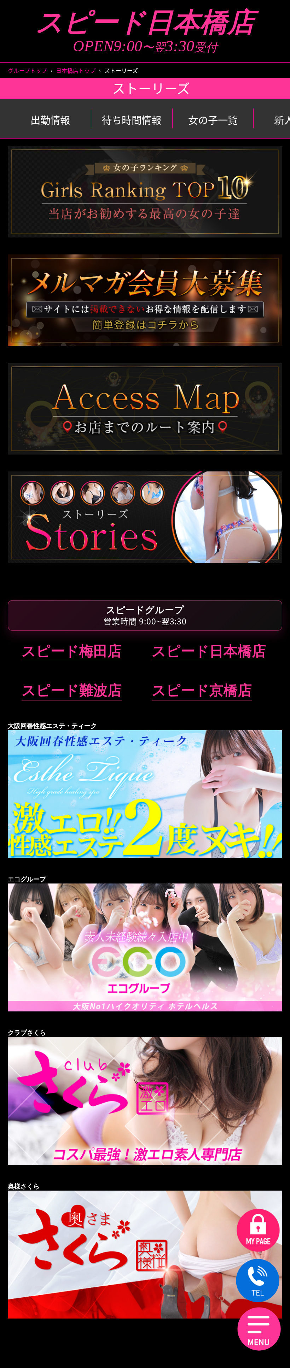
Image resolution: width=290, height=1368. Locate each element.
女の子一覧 (213, 119)
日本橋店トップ (75, 70)
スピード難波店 (72, 690)
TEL (257, 1292)
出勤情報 (50, 119)
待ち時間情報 (131, 119)
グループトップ (27, 70)
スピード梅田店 (72, 651)
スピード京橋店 (202, 690)
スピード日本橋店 (145, 22)
